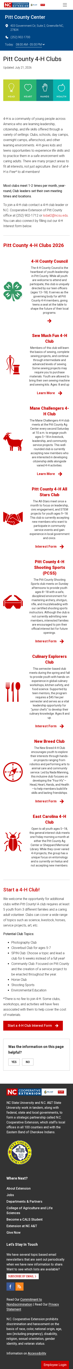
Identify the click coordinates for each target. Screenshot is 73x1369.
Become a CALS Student (24, 1219)
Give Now (13, 1232)
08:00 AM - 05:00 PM (29, 44)
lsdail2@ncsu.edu (55, 215)
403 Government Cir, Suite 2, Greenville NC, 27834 (37, 27)
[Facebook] (10, 1286)
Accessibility (37, 1353)
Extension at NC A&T (21, 1226)
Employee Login (55, 1365)
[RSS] (19, 1286)
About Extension (18, 1188)
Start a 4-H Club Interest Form (30, 1026)
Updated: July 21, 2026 (17, 67)
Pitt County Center (25, 17)
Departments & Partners (24, 1201)
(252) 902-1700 (20, 37)
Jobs (10, 1195)
